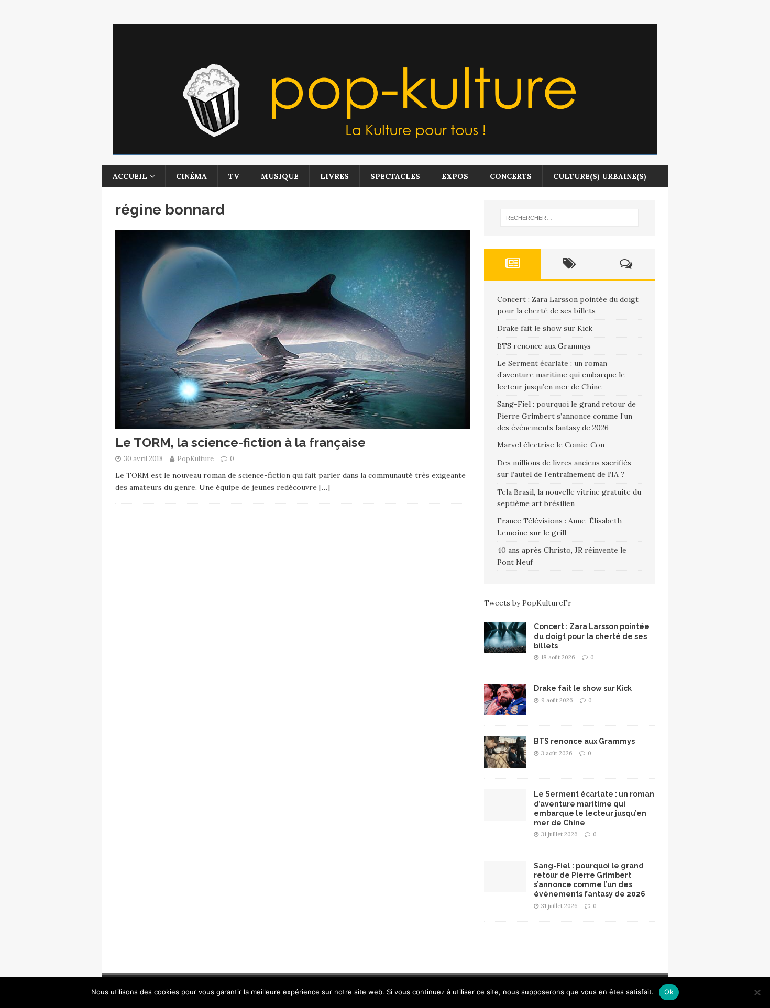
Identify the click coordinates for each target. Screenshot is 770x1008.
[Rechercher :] (569, 218)
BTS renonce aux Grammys (544, 346)
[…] (324, 487)
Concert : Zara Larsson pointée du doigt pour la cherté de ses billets (592, 635)
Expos (455, 176)
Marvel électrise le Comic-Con (550, 445)
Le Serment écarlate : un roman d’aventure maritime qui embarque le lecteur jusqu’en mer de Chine (561, 375)
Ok (669, 992)
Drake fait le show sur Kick (544, 328)
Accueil (130, 176)
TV (233, 176)
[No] (757, 992)
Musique (280, 176)
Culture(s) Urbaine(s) (599, 176)
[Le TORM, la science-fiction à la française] (292, 423)
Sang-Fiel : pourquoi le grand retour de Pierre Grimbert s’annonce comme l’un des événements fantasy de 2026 (566, 415)
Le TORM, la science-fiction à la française (240, 442)
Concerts (511, 176)
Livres (334, 176)
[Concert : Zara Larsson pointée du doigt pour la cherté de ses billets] (505, 647)
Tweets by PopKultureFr (527, 603)
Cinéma (191, 176)
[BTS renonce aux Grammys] (505, 762)
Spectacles (395, 176)
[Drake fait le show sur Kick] (505, 709)
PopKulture (195, 458)
